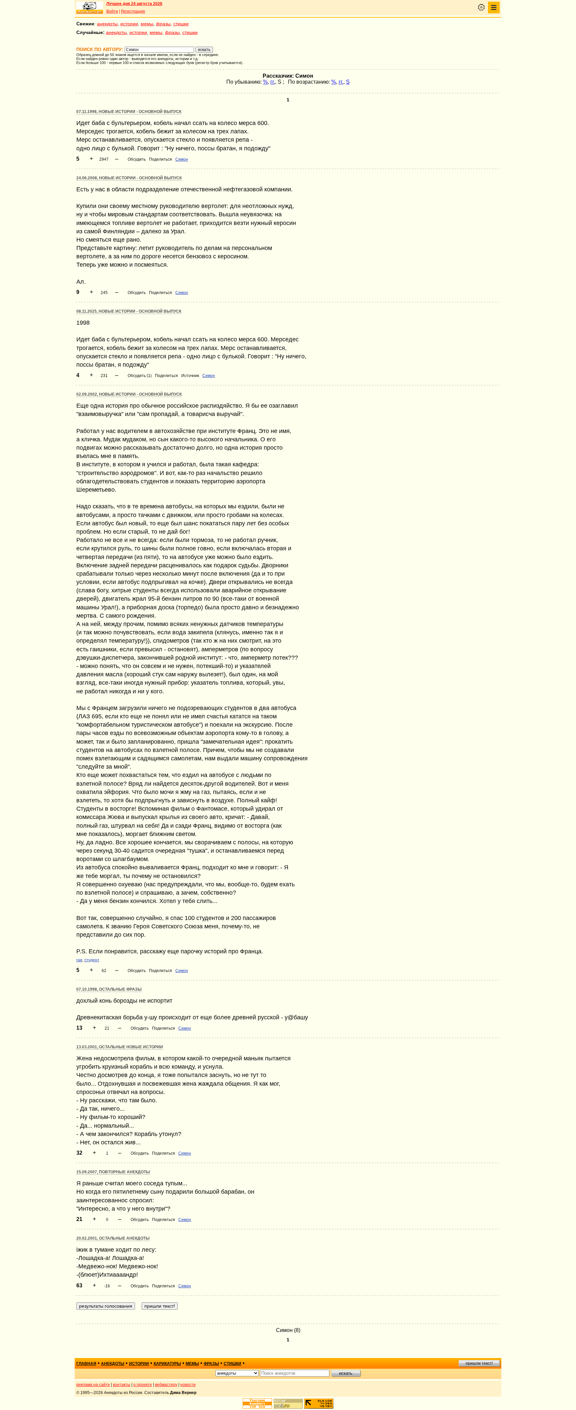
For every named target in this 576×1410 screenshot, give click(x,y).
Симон (181, 159)
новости (188, 1384)
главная (86, 1363)
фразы (163, 23)
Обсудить (137, 159)
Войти (112, 11)
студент (91, 960)
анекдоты (107, 23)
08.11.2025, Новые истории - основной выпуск (128, 311)
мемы (147, 23)
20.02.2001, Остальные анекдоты (113, 1238)
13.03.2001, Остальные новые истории (119, 1047)
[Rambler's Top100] (257, 1403)
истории (129, 23)
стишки (181, 23)
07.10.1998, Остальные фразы (109, 989)
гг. (272, 82)
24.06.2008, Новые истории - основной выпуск (129, 178)
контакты (121, 1384)
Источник (190, 375)
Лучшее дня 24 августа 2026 (134, 3)
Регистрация (133, 11)
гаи (79, 960)
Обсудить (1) (140, 375)
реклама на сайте (93, 1384)
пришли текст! (479, 1363)
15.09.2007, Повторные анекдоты (113, 1172)
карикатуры (167, 1363)
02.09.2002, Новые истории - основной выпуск (129, 394)
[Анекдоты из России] (89, 8)
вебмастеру (166, 1384)
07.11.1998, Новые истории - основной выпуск (128, 111)
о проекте (142, 1384)
